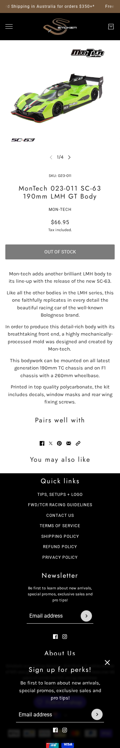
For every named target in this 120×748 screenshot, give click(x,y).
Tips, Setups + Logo (60, 494)
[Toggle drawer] (9, 26)
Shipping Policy (60, 536)
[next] (69, 157)
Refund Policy (60, 546)
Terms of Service (60, 526)
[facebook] (55, 729)
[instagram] (64, 729)
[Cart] (111, 26)
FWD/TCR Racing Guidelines (60, 505)
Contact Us (60, 515)
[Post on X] (51, 443)
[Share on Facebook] (42, 443)
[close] (107, 662)
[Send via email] (68, 443)
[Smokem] (60, 26)
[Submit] (97, 714)
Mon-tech (60, 209)
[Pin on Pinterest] (59, 443)
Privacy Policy (60, 557)
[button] (78, 443)
